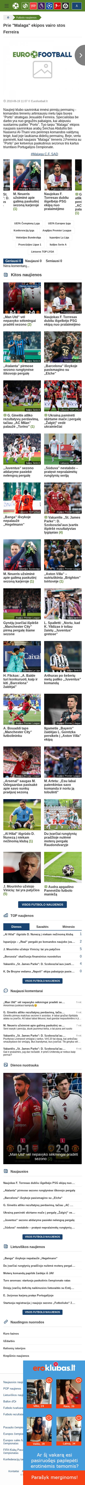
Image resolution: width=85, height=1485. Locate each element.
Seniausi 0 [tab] (54, 261)
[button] (6, 5)
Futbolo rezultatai (13, 1414)
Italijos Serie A (58, 244)
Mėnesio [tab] (69, 926)
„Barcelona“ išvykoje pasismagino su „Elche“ (33, 1197)
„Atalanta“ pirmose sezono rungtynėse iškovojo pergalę (39, 1190)
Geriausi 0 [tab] (13, 261)
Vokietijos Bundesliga (28, 237)
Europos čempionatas (16, 1433)
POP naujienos (12, 1388)
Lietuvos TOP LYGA (42, 251)
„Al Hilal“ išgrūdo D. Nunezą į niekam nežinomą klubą (38, 934)
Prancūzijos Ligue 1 (29, 244)
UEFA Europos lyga (59, 223)
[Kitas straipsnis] (80, 55)
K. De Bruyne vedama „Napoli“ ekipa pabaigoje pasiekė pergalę (44, 971)
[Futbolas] (7, 17)
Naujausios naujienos (16, 1382)
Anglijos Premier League (56, 230)
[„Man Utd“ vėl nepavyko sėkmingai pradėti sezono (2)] (42, 1118)
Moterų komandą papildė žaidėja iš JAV (28, 1273)
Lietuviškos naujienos (16, 1395)
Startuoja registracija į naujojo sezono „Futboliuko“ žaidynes (42, 1302)
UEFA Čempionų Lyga (27, 223)
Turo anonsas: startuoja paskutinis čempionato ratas (36, 1280)
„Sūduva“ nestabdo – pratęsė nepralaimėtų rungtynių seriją (41, 1227)
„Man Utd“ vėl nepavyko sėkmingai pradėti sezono (35, 1002)
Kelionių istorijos (14, 1348)
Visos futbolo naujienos (42, 904)
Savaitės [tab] (42, 926)
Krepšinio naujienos (16, 1355)
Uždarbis (9, 1341)
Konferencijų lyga (24, 230)
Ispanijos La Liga (59, 237)
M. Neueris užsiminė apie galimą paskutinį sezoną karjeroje (41, 1025)
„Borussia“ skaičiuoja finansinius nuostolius (32, 956)
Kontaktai (13, 1471)
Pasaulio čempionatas (16, 1427)
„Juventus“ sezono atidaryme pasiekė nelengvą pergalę (38, 1220)
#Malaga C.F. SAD (44, 154)
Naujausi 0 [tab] (33, 261)
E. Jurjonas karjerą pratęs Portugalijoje (28, 1295)
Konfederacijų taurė (14, 1459)
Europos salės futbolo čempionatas (16, 1442)
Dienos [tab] (16, 926)
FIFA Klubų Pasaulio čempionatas (15, 1451)
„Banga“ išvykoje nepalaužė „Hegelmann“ (30, 1258)
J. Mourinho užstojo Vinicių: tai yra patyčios (31, 949)
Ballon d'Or (9, 1401)
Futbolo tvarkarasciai (15, 1407)
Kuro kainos (11, 1333)
